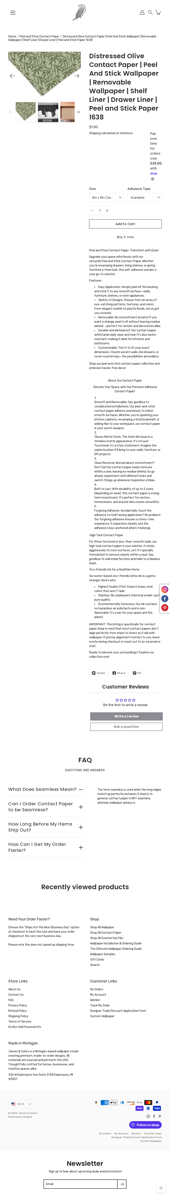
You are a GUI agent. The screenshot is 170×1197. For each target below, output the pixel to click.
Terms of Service (19, 1021)
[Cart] (158, 12)
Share (121, 673)
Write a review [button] (126, 716)
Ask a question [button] (126, 727)
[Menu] (12, 12)
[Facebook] (154, 1116)
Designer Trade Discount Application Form (118, 1011)
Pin (139, 673)
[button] (150, 12)
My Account (98, 995)
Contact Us (16, 995)
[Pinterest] (160, 1116)
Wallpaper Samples (102, 954)
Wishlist (95, 1000)
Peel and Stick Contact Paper (39, 36)
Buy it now (125, 237)
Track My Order (100, 1005)
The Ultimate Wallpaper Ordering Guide (116, 949)
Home (12, 36)
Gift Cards (97, 959)
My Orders (96, 989)
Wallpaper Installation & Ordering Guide (116, 943)
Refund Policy (17, 1011)
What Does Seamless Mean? (42, 789)
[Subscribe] (121, 1184)
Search (95, 965)
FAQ (10, 1000)
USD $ (20, 1104)
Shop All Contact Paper (105, 932)
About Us (14, 989)
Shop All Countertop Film (106, 938)
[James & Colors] (85, 12)
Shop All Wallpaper (102, 927)
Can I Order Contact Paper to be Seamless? (40, 807)
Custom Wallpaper (102, 1016)
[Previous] (12, 76)
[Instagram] (148, 1116)
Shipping (95, 133)
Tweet (101, 673)
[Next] (77, 76)
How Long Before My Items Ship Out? (40, 827)
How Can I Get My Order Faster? (37, 847)
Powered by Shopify (20, 1116)
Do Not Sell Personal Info (24, 1027)
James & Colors (28, 1113)
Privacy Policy (17, 1005)
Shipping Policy (18, 1016)
